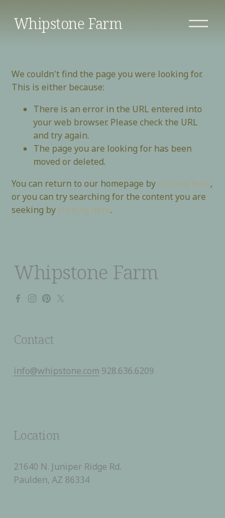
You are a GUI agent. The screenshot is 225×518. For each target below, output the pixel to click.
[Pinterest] (46, 298)
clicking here (184, 183)
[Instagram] (32, 298)
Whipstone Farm (68, 23)
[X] (60, 298)
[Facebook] (18, 298)
